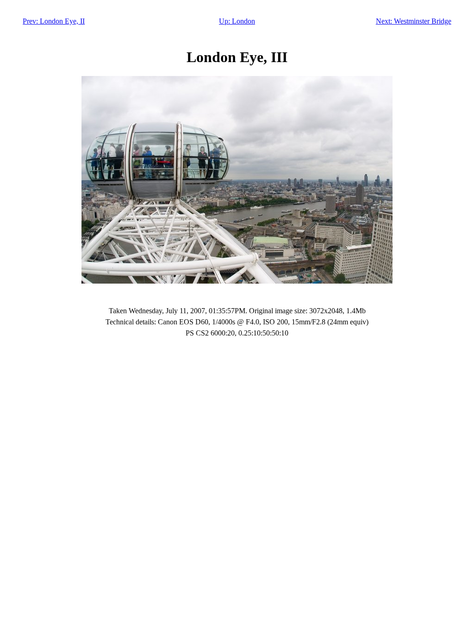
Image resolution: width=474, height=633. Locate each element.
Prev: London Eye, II (54, 21)
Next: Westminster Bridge (413, 21)
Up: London (237, 21)
